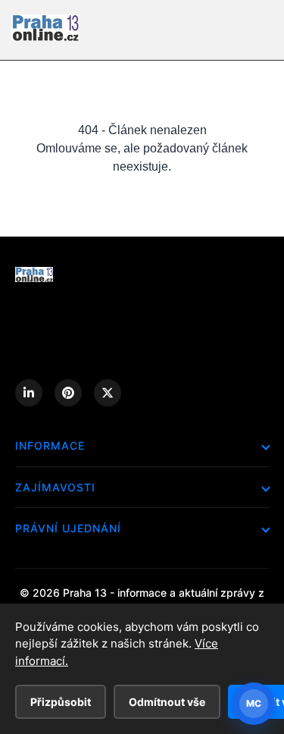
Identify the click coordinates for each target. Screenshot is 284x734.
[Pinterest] (68, 392)
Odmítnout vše (167, 701)
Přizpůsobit (60, 701)
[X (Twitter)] (107, 392)
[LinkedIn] (28, 392)
